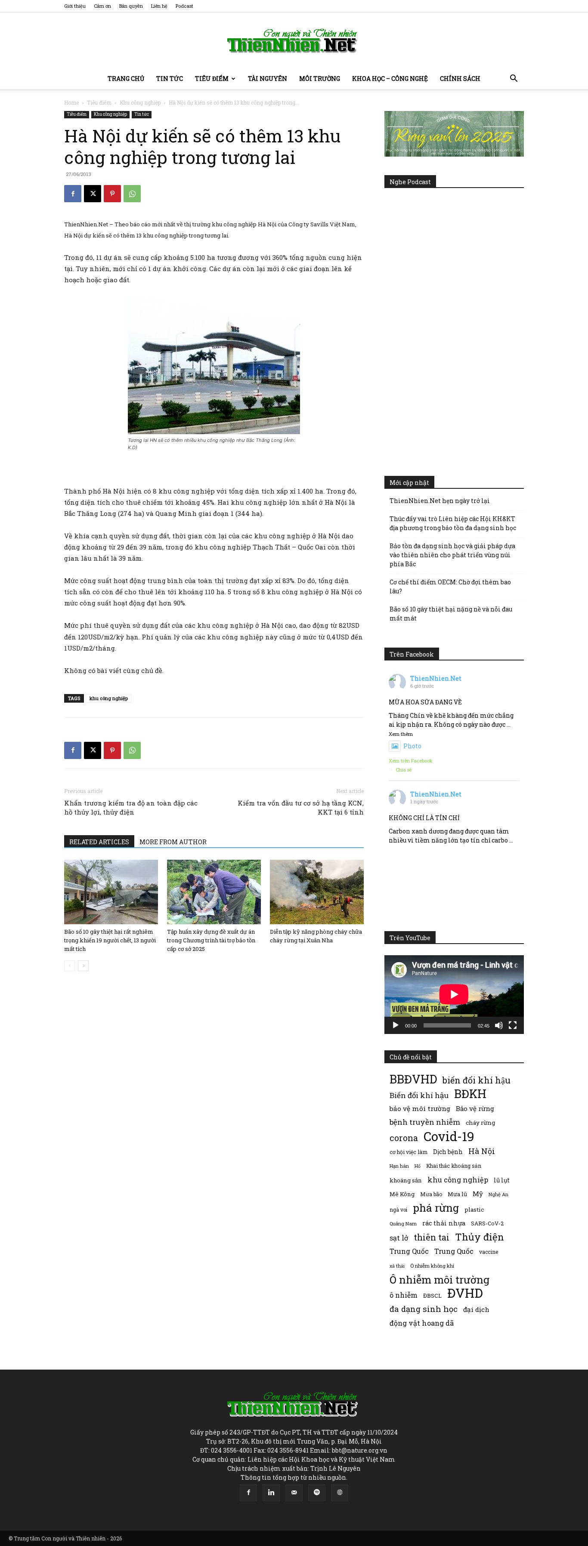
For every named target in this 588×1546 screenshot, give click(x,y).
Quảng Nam (403, 1223)
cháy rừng (480, 1122)
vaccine (488, 1251)
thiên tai (431, 1237)
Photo (412, 746)
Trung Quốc (409, 1251)
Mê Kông (402, 1194)
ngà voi (398, 1210)
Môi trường (319, 78)
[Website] (339, 1492)
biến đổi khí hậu (477, 1080)
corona (404, 1137)
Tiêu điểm (212, 78)
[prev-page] (69, 965)
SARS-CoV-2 (487, 1223)
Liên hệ (159, 6)
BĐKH (470, 1093)
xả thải (397, 1266)
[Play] (395, 1025)
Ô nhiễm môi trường (439, 1279)
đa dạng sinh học (424, 1309)
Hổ (418, 1166)
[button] (513, 79)
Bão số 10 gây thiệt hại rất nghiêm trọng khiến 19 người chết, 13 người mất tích (110, 940)
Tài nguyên (267, 78)
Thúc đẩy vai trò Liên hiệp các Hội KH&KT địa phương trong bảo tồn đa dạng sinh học (453, 523)
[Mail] (294, 1492)
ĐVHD (465, 1292)
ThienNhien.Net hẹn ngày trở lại (440, 501)
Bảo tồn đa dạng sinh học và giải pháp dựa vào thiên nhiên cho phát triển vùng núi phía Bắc (452, 555)
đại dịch (476, 1309)
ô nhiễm (404, 1294)
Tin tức (169, 78)
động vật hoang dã (422, 1322)
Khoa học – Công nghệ (390, 78)
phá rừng (436, 1207)
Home (71, 102)
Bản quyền (131, 6)
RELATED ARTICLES (99, 842)
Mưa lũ (457, 1194)
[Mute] (499, 1025)
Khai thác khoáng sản (453, 1165)
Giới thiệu (75, 6)
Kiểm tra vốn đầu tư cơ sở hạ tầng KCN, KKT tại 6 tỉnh (301, 807)
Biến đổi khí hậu (419, 1095)
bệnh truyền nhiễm (425, 1121)
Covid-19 (449, 1136)
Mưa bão (431, 1194)
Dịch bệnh (448, 1152)
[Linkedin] (271, 1492)
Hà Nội (481, 1151)
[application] (454, 994)
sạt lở (399, 1237)
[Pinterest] (112, 193)
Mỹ (478, 1193)
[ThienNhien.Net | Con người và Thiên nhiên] (294, 41)
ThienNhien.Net (435, 678)
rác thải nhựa (443, 1223)
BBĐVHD (413, 1078)
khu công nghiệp (109, 698)
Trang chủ (126, 78)
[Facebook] (72, 193)
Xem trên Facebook (411, 760)
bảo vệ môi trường (420, 1108)
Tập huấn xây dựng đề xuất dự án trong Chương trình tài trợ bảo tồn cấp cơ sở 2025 (211, 940)
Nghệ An (498, 1194)
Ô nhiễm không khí (432, 1265)
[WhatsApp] (132, 193)
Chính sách (460, 78)
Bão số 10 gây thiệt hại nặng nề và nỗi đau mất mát (451, 613)
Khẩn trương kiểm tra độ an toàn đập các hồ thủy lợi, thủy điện (131, 807)
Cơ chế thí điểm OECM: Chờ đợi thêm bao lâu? (450, 586)
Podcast (184, 6)
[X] (92, 193)
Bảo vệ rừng (475, 1108)
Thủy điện (479, 1236)
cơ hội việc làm (408, 1151)
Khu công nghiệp (140, 102)
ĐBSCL (432, 1295)
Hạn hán (399, 1166)
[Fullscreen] (512, 1025)
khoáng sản (406, 1180)
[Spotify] (316, 1492)
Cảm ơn (102, 6)
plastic (474, 1209)
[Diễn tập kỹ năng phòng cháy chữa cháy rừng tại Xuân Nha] (317, 892)
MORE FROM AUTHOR (173, 842)
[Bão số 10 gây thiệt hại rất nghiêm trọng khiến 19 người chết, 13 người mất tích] (111, 892)
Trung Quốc (453, 1251)
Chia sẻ (404, 769)
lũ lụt (502, 1180)
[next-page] (83, 965)
